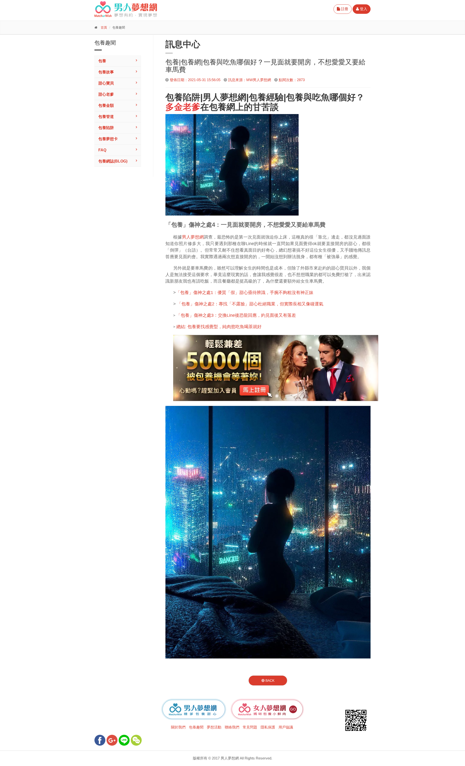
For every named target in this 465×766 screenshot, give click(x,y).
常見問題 (250, 727)
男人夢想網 (224, 97)
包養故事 (106, 72)
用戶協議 (286, 727)
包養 (102, 61)
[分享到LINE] (124, 740)
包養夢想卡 (108, 139)
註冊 (344, 9)
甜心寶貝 (106, 83)
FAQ (102, 150)
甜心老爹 (106, 94)
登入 (363, 9)
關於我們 (178, 727)
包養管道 (106, 117)
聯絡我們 (232, 727)
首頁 (104, 27)
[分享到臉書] (99, 740)
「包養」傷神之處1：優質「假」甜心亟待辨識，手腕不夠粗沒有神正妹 (244, 292)
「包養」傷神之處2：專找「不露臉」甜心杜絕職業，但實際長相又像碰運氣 (250, 304)
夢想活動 (214, 727)
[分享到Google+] (112, 740)
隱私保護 (268, 727)
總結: (181, 326)
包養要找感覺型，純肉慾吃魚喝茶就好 (224, 326)
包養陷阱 (106, 128)
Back (269, 680)
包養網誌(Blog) (112, 161)
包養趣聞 (196, 727)
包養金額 (106, 105)
